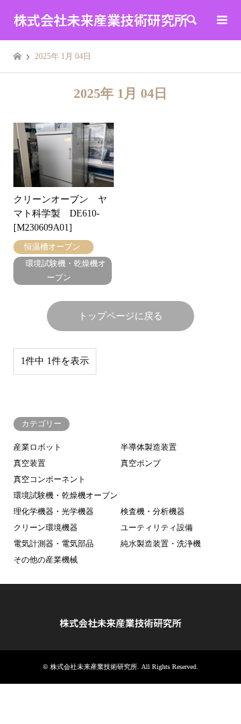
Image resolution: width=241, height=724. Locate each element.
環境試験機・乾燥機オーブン (65, 495)
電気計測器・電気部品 (53, 543)
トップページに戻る (120, 316)
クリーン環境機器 (45, 527)
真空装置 (29, 463)
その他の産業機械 (45, 559)
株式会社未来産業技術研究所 (120, 622)
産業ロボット (37, 447)
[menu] (221, 20)
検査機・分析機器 (152, 511)
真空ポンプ (140, 463)
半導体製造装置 (148, 447)
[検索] (191, 20)
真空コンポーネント (49, 479)
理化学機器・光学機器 (53, 511)
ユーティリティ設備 (156, 527)
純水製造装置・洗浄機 (160, 543)
